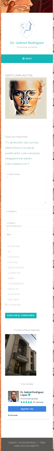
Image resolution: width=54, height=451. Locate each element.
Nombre (12, 211)
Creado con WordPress (22, 442)
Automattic (32, 446)
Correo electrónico (13, 226)
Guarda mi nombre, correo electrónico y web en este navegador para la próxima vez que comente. (15, 275)
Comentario (13, 175)
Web (9, 234)
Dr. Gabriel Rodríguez (27, 43)
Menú (29, 58)
